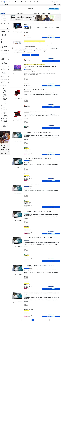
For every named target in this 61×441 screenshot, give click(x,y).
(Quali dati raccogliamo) (33, 50)
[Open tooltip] (1, 15)
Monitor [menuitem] (22, 1)
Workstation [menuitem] (17, 1)
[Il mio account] (57, 2)
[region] (31, 51)
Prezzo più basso (26, 202)
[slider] (7, 28)
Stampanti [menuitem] (27, 1)
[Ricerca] (52, 2)
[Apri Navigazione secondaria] (1, 2)
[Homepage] (4, 2)
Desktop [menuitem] (12, 1)
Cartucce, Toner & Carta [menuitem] (34, 1)
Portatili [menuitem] (8, 1)
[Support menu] (55, 2)
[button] (5, 16)
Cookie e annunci (29, 52)
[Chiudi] (48, 45)
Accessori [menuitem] (43, 1)
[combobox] (49, 13)
